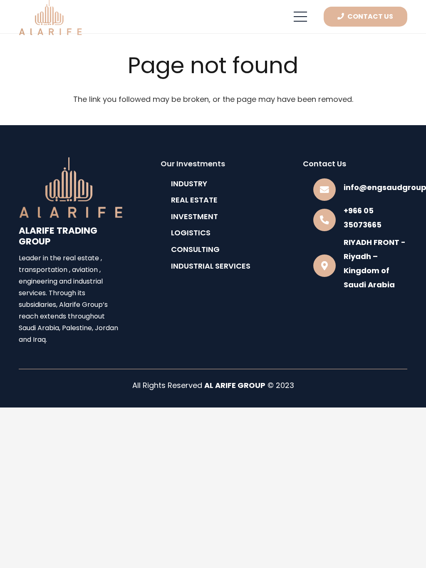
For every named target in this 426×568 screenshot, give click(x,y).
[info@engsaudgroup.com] (328, 189)
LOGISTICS (191, 232)
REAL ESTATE (194, 200)
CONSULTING (195, 249)
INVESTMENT (194, 216)
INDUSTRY (189, 183)
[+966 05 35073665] (328, 220)
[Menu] (300, 16)
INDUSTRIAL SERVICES (210, 266)
